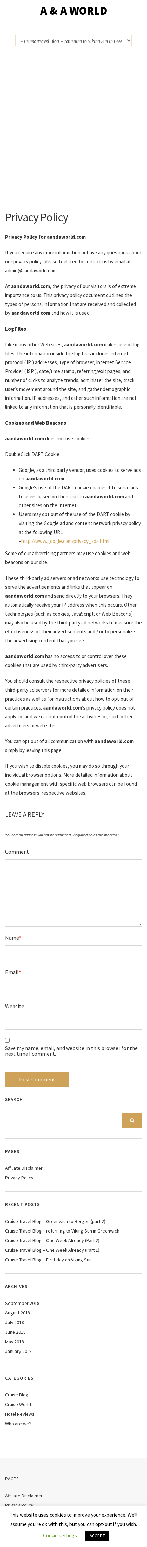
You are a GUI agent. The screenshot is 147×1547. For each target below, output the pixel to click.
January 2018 (18, 1351)
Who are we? (18, 1423)
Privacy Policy (19, 1178)
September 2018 (22, 1303)
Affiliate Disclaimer (24, 1168)
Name (13, 937)
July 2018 (14, 1322)
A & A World (73, 10)
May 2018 (14, 1341)
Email (13, 972)
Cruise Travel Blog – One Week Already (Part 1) (52, 1250)
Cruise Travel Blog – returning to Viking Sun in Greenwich (62, 1231)
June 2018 (15, 1332)
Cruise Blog (16, 1395)
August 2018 (17, 1313)
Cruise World (18, 1404)
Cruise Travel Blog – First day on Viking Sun (48, 1260)
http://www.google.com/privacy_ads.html (65, 541)
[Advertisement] (73, 133)
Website (14, 1006)
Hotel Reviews (20, 1414)
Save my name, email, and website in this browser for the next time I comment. (71, 1050)
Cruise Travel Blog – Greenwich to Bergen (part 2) (55, 1221)
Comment (17, 851)
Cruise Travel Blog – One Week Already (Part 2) (52, 1240)
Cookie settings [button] (60, 1535)
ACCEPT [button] (97, 1536)
